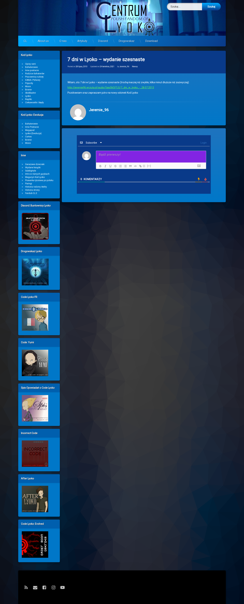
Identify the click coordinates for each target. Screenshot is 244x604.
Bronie (28, 89)
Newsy (135, 67)
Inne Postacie (32, 127)
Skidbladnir (30, 93)
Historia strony (32, 190)
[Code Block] (134, 166)
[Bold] (99, 166)
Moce (28, 86)
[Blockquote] (129, 166)
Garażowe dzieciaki (34, 164)
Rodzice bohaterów (34, 73)
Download (151, 41)
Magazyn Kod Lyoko (35, 177)
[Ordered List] (119, 166)
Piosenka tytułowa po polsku (39, 180)
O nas (63, 41)
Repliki (28, 99)
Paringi (28, 183)
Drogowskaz (127, 41)
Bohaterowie (31, 67)
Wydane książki (33, 167)
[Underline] (109, 166)
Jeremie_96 (124, 67)
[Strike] (114, 166)
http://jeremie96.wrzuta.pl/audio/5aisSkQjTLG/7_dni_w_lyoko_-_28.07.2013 (111, 87)
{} (144, 165)
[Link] (139, 166)
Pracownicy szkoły (34, 77)
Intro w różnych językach (37, 174)
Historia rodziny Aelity (36, 187)
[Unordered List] (124, 166)
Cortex (28, 136)
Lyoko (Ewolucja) (33, 133)
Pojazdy (29, 83)
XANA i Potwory (32, 80)
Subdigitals (30, 170)
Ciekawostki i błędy (34, 102)
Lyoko (28, 96)
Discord (103, 41)
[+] (149, 165)
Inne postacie (32, 70)
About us (43, 41)
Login (203, 142)
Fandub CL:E (31, 193)
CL (25, 41)
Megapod (29, 130)
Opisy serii (30, 64)
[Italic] (104, 166)
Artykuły (82, 41)
